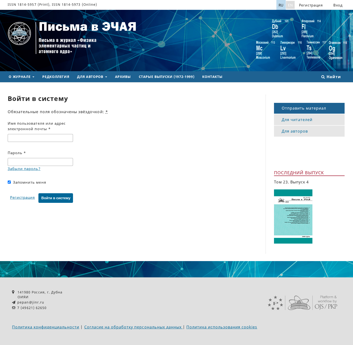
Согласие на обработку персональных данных (133, 327)
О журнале (20, 76)
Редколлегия (55, 76)
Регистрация (311, 5)
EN (290, 5)
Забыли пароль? (24, 168)
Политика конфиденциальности (45, 327)
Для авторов (90, 76)
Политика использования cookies (221, 327)
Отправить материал (304, 108)
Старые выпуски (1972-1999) (167, 76)
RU (281, 5)
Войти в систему (55, 198)
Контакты (212, 76)
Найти (333, 76)
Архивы (123, 76)
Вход (338, 5)
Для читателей (297, 119)
